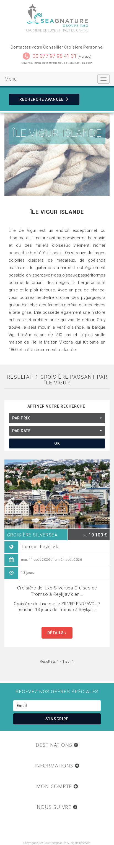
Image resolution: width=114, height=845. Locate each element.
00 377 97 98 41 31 (55, 56)
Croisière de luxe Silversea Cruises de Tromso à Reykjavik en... (57, 591)
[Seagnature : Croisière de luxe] (57, 15)
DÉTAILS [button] (56, 633)
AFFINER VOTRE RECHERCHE (56, 406)
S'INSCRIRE (57, 719)
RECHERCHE (41, 99)
